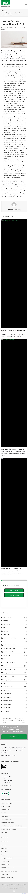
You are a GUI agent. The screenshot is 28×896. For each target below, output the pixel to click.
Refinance (6, 690)
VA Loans (6, 711)
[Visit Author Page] (14, 204)
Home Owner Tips (8, 652)
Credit (5, 627)
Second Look (4, 874)
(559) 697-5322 (8, 782)
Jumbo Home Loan (6, 819)
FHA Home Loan (5, 806)
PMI (4, 683)
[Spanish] (25, 894)
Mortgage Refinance (9, 676)
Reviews (3, 854)
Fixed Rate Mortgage (7, 803)
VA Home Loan (5, 809)
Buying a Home (7, 617)
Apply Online (4, 848)
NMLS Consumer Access (8, 868)
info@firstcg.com (8, 785)
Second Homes (7, 700)
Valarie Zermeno (21, 27)
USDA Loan (6, 707)
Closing (5, 620)
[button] (26, 4)
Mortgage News (8, 673)
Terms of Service (5, 861)
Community (6, 624)
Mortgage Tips (7, 680)
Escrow (5, 631)
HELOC (5, 641)
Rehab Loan (4, 813)
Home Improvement (9, 645)
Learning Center (5, 841)
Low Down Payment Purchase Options (11, 826)
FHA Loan (6, 634)
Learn (4, 29)
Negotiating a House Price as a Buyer (7, 720)
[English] (23, 894)
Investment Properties (10, 662)
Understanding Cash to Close (11, 569)
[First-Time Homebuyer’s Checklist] (14, 393)
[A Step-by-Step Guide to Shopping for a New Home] (14, 273)
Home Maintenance (9, 648)
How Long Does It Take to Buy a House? (19, 720)
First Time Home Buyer (10, 638)
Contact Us (4, 845)
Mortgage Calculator (9, 669)
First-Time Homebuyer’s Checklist (12, 449)
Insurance (6, 659)
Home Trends (7, 655)
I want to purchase (14, 590)
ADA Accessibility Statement (9, 871)
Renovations (7, 693)
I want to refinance (14, 595)
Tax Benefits (7, 704)
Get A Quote (4, 851)
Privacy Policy (5, 864)
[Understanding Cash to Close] (14, 512)
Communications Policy (7, 877)
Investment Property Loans (8, 829)
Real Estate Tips (8, 687)
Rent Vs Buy (7, 697)
